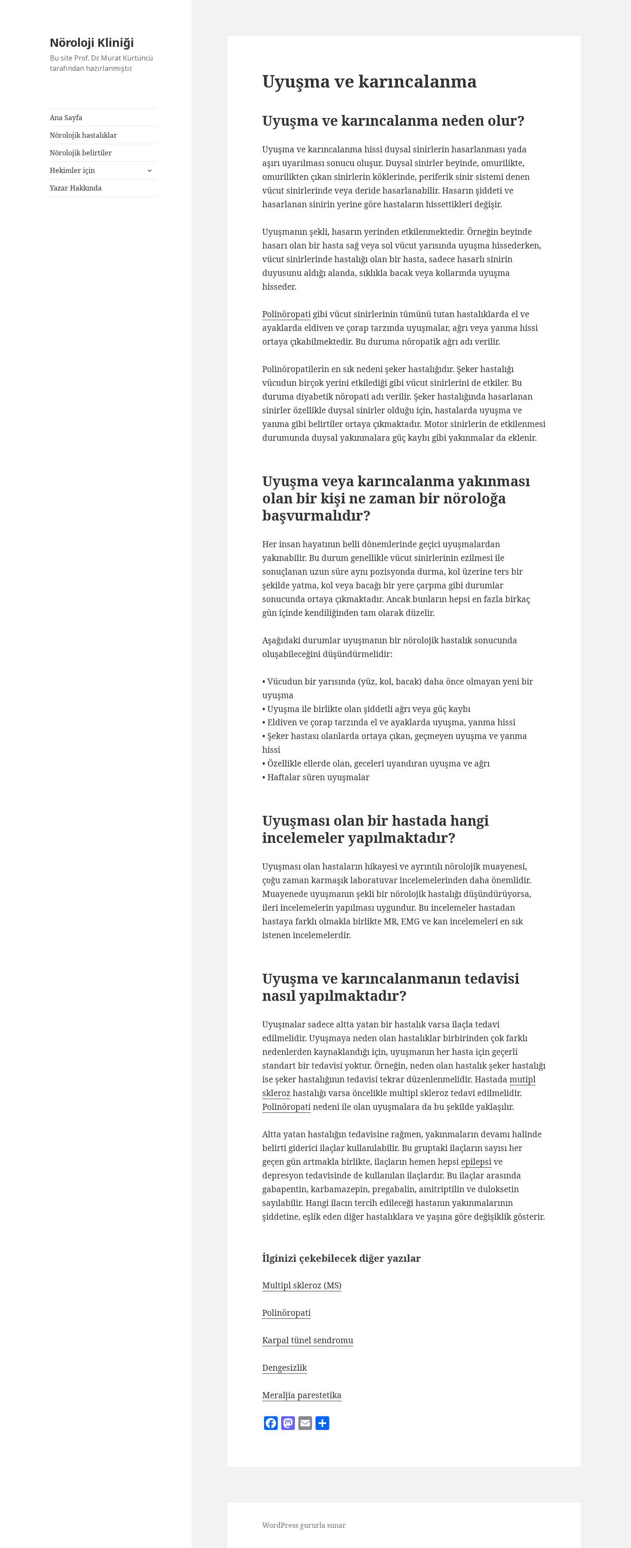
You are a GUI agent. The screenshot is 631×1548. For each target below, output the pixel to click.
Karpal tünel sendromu (307, 1340)
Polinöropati (286, 314)
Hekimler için (72, 170)
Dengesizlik (284, 1367)
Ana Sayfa (66, 117)
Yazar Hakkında (76, 188)
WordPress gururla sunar (304, 1525)
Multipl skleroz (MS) (302, 1285)
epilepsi (476, 1161)
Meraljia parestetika (302, 1395)
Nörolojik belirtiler (81, 153)
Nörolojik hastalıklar (83, 135)
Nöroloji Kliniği (92, 42)
